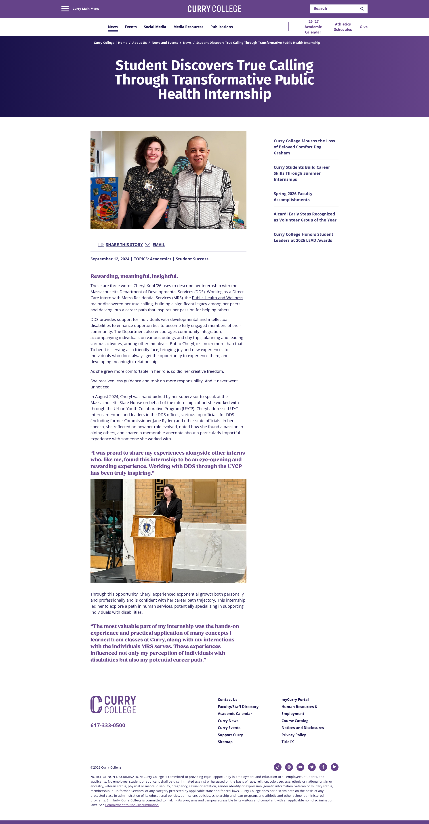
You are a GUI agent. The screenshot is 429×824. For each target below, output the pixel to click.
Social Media (155, 26)
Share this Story (124, 244)
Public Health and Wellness (217, 297)
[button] (362, 9)
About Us (139, 42)
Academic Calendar (235, 713)
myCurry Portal (295, 699)
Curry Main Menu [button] (86, 9)
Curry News (228, 720)
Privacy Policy (294, 734)
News (113, 26)
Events (131, 26)
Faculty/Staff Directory (238, 706)
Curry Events (229, 727)
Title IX (288, 741)
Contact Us (227, 699)
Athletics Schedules (343, 27)
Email (159, 244)
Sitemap (225, 741)
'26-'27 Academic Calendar (313, 27)
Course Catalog (295, 720)
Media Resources (188, 26)
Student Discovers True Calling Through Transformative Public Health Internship (258, 42)
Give (364, 26)
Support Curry (230, 734)
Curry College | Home (110, 42)
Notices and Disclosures (303, 727)
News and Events (165, 42)
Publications (221, 26)
